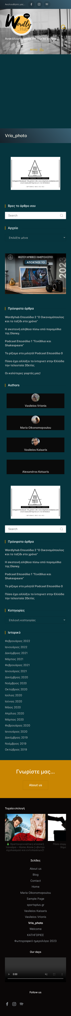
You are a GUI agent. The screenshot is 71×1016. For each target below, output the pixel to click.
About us (35, 868)
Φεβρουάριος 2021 (17, 665)
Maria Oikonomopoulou (35, 892)
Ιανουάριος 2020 (16, 731)
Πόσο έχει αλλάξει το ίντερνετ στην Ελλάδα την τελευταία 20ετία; (34, 363)
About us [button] (35, 785)
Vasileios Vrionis (35, 916)
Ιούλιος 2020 (13, 695)
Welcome (36, 929)
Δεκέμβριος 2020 (16, 677)
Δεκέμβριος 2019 (16, 737)
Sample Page (35, 898)
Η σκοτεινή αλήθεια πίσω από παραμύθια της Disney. (33, 331)
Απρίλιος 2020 (14, 713)
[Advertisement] (35, 91)
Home (35, 886)
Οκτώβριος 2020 (16, 689)
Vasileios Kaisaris (35, 911)
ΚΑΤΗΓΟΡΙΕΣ (35, 935)
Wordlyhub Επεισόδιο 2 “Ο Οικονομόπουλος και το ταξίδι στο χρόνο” (34, 319)
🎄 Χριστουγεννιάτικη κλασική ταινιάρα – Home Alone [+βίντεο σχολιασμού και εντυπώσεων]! (25, 847)
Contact (35, 880)
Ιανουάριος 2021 (16, 671)
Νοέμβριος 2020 (16, 683)
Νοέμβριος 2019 (15, 743)
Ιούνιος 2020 (13, 701)
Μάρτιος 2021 (14, 659)
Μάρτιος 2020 (14, 719)
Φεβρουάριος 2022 (17, 641)
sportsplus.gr (35, 904)
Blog (35, 874)
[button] (61, 215)
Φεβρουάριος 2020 (17, 725)
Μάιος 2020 (13, 707)
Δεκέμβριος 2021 (16, 653)
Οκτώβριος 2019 (16, 749)
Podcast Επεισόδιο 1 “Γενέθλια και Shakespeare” (28, 343)
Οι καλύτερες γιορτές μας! (22, 373)
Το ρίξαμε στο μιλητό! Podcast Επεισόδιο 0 (34, 353)
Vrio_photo (35, 923)
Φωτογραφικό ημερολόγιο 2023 (35, 941)
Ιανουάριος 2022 (16, 647)
